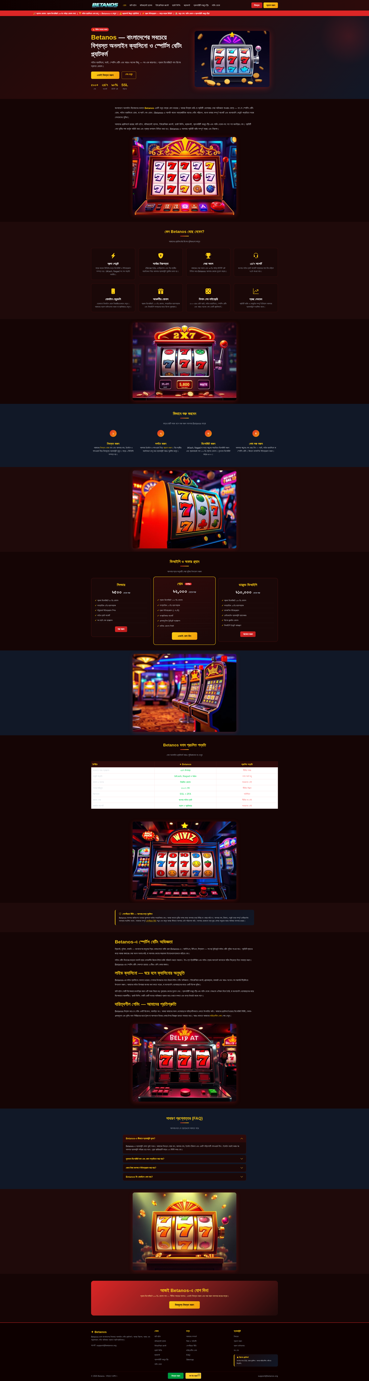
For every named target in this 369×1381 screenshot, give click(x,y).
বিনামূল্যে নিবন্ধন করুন (184, 1304)
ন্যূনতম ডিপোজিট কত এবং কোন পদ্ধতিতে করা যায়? (145, 1159)
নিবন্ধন (256, 5)
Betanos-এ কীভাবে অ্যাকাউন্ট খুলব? (140, 1138)
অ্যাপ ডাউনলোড (239, 1346)
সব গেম (236, 1350)
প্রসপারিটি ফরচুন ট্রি (200, 5)
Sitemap (190, 1359)
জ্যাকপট (187, 5)
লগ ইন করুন (193, 1375)
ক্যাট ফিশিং (176, 5)
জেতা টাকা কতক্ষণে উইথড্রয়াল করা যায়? (141, 1168)
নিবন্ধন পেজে (104, 447)
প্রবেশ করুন (270, 5)
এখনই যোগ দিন (184, 635)
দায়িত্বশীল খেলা (216, 1016)
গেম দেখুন (128, 74)
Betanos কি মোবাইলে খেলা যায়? (139, 1177)
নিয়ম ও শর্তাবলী (191, 1341)
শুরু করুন (121, 629)
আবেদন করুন (248, 634)
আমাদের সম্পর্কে (191, 1336)
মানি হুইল (133, 5)
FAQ (188, 1355)
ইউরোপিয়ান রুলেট (162, 5)
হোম (124, 5)
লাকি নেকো (216, 5)
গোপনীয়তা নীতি (151, 921)
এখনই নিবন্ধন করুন (105, 75)
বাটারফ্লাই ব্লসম (146, 5)
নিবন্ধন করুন (176, 1375)
